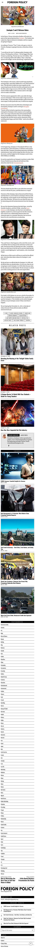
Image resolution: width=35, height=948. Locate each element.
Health (2, 714)
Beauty (2, 639)
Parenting (3, 807)
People (2, 810)
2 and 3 (6, 313)
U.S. (2, 865)
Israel (2, 743)
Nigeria (2, 795)
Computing (3, 665)
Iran (2, 740)
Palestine (3, 804)
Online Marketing (4, 801)
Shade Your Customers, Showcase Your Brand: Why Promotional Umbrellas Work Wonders (14, 582)
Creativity (3, 671)
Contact (2, 940)
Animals (2, 627)
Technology (3, 848)
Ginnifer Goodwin (12, 315)
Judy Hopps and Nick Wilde (13, 318)
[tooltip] (8, 445)
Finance (2, 694)
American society (4, 624)
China (2, 662)
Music (2, 784)
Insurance (3, 735)
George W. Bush (4, 708)
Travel (2, 856)
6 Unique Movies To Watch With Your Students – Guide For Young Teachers (16, 395)
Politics (2, 816)
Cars (2, 653)
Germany (3, 711)
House (2, 723)
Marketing (3, 769)
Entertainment (4, 685)
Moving (2, 781)
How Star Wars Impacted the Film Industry (14, 430)
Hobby (2, 720)
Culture (2, 674)
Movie (17, 33)
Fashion (2, 691)
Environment (3, 688)
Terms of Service (4, 946)
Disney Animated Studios (16, 313)
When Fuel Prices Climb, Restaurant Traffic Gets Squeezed (16, 615)
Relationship (3, 819)
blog (2, 645)
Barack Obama (4, 636)
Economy (3, 680)
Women (2, 874)
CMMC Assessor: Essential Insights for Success (13, 481)
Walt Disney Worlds (19, 320)
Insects (2, 732)
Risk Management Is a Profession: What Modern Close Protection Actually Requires (15, 514)
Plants (2, 813)
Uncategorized (23, 33)
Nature (2, 787)
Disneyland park (18, 163)
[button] (32, 930)
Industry (2, 729)
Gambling (3, 703)
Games (2, 706)
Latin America (4, 752)
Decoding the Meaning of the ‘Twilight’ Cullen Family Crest (17, 359)
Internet (2, 737)
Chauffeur (3, 659)
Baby (2, 633)
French (2, 700)
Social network (4, 833)
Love (2, 764)
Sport (2, 839)
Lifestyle (2, 761)
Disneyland (27, 313)
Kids (2, 749)
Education (3, 682)
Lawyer (2, 755)
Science (2, 827)
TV (1, 862)
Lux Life (2, 766)
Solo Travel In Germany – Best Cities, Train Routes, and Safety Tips (17, 548)
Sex (1, 830)
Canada (2, 651)
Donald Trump (4, 677)
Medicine (3, 772)
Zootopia (21, 38)
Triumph (2, 859)
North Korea (3, 798)
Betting (2, 642)
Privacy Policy (4, 943)
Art (1, 630)
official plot (25, 318)
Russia (2, 821)
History (2, 717)
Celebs (2, 656)
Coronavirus (3, 668)
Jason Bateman (22, 315)
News (2, 793)
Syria (2, 845)
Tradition (3, 853)
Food (2, 697)
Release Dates (8, 320)
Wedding (3, 871)
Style (2, 842)
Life (1, 758)
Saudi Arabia (3, 824)
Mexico (2, 775)
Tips (2, 850)
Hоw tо (2, 726)
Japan (2, 746)
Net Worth (3, 790)
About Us (3, 937)
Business (3, 648)
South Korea (3, 836)
